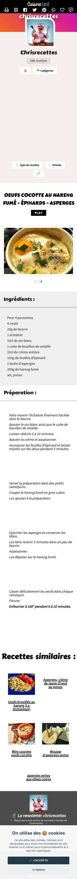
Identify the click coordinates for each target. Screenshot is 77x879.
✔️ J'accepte (38, 860)
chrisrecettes (38, 16)
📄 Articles (54, 165)
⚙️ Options (38, 869)
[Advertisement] (38, 116)
